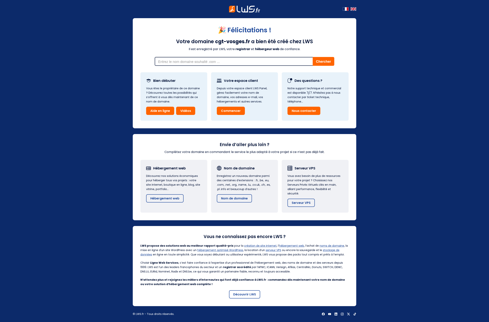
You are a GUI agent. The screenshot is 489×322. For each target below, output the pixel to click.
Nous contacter (304, 111)
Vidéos (185, 111)
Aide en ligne (160, 111)
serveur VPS (273, 250)
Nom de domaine (234, 198)
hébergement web (291, 246)
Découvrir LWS (244, 294)
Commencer (231, 111)
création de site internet (260, 246)
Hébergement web (164, 198)
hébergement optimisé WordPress (220, 250)
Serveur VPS (301, 203)
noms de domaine (332, 246)
